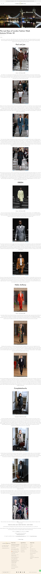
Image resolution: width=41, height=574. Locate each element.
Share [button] (1, 37)
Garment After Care (13, 565)
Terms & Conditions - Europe (24, 547)
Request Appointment (33, 553)
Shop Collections (13, 547)
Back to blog (21, 539)
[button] (2, 3)
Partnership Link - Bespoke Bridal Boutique (34, 558)
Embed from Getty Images (16, 113)
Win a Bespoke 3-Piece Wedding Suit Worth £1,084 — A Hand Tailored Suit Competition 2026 (15, 561)
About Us (31, 544)
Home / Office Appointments (34, 551)
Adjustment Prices (13, 564)
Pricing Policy (22, 550)
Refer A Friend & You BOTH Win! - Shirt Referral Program (15, 549)
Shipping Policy (23, 551)
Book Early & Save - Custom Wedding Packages (15, 555)
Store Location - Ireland (33, 550)
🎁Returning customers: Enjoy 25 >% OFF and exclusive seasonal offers (15, 552)
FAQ (30, 547)
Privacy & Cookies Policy (24, 544)
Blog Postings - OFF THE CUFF (15, 544)
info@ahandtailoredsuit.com (20, 534)
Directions (31, 554)
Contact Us (31, 546)
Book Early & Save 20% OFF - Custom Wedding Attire (15, 558)
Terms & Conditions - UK (24, 546)
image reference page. (33, 536)
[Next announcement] (39, 1)
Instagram (17, 531)
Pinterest (27, 531)
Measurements (13, 568)
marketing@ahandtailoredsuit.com (21, 536)
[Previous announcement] (1, 1)
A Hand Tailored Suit (34, 572)
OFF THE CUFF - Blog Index (15, 546)
